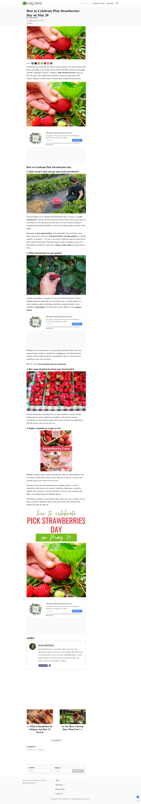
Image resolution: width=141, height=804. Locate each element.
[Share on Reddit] (39, 63)
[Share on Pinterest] (45, 63)
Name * (32, 767)
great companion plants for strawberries (52, 364)
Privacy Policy (60, 789)
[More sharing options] (51, 63)
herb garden (40, 307)
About (57, 780)
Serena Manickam (33, 18)
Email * (58, 768)
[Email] (50, 665)
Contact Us (59, 793)
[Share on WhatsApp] (42, 63)
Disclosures (59, 785)
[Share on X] (36, 63)
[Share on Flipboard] (48, 63)
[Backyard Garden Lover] (36, 3)
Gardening (29, 23)
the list (60, 353)
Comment (31, 746)
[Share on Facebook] (32, 63)
